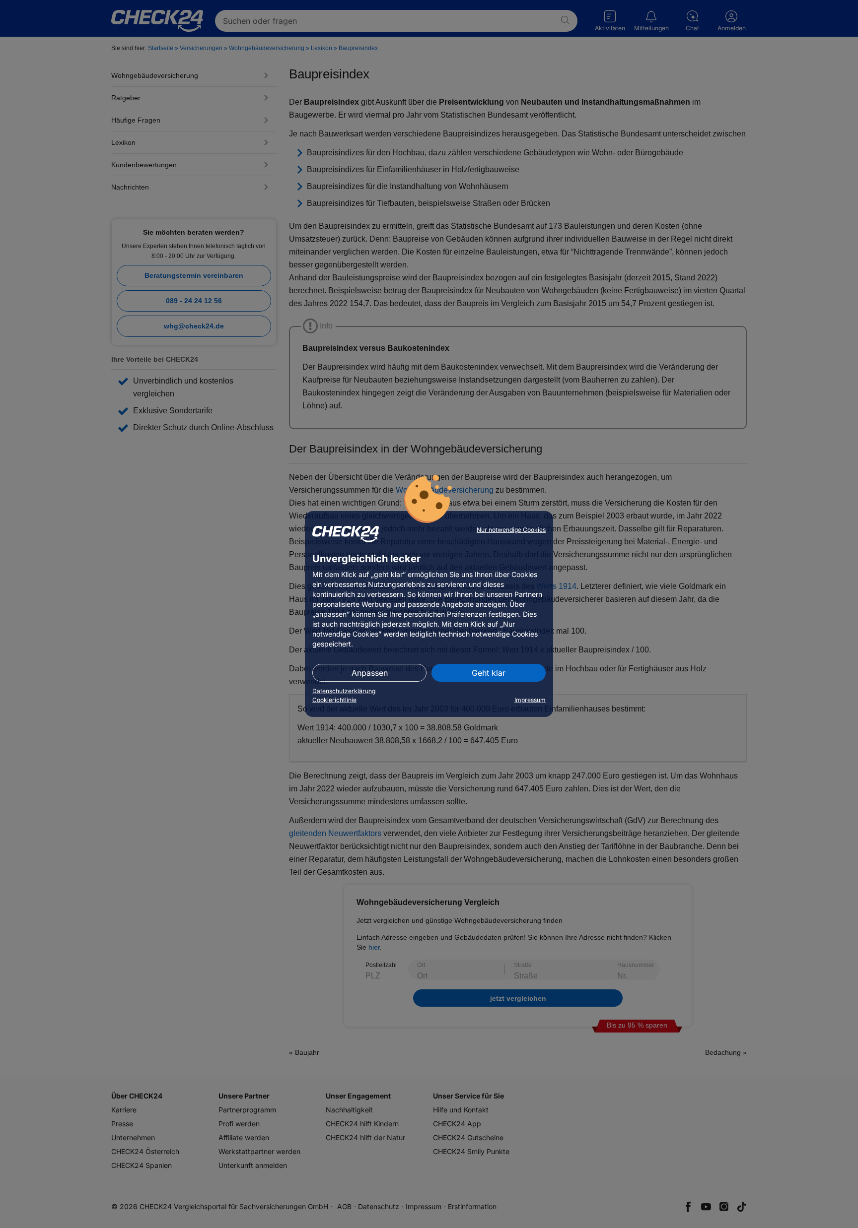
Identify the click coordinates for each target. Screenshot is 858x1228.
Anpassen (370, 673)
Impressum (530, 700)
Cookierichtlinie (334, 700)
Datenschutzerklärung (343, 691)
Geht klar (488, 673)
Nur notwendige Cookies (511, 529)
